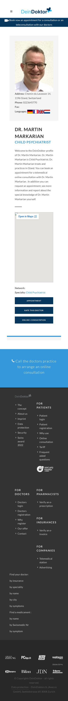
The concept (22, 406)
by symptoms (17, 605)
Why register (22, 521)
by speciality (16, 587)
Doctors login (22, 504)
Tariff (42, 446)
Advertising (45, 567)
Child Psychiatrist (33, 142)
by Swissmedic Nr (19, 624)
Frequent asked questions (44, 456)
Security (22, 432)
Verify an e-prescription (46, 504)
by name (14, 593)
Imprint (22, 418)
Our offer (23, 528)
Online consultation (46, 440)
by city (13, 599)
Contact (22, 533)
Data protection (23, 425)
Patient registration (45, 426)
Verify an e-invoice (45, 532)
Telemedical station (45, 560)
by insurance (16, 580)
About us (22, 413)
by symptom (16, 631)
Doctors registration (24, 512)
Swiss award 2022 (21, 441)
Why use (44, 433)
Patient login (43, 417)
